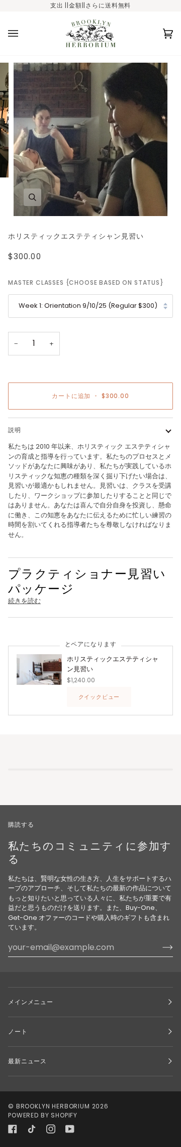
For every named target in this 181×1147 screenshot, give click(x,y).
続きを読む (24, 601)
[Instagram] (50, 1128)
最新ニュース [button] (27, 1061)
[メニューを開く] (23, 34)
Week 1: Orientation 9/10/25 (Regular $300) (88, 305)
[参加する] (159, 947)
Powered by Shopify (42, 1115)
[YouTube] (69, 1128)
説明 (14, 430)
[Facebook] (12, 1128)
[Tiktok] (31, 1128)
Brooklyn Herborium (53, 1106)
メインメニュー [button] (30, 1002)
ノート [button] (18, 1031)
